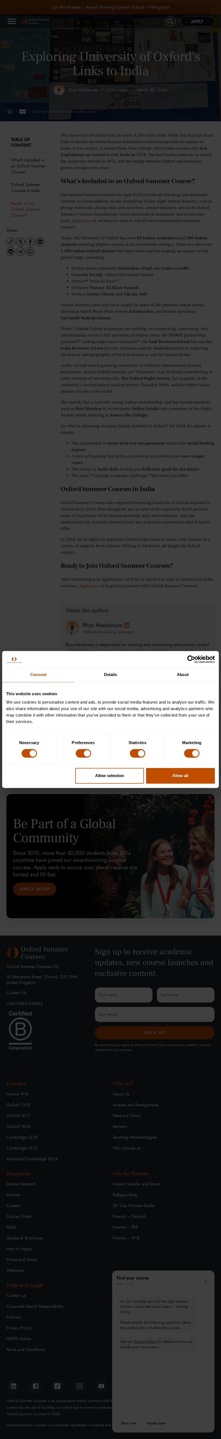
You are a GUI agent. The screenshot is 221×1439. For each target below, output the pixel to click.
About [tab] (183, 674)
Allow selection (109, 776)
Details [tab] (110, 674)
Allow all (180, 776)
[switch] (83, 753)
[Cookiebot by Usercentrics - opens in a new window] (191, 659)
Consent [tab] (38, 674)
